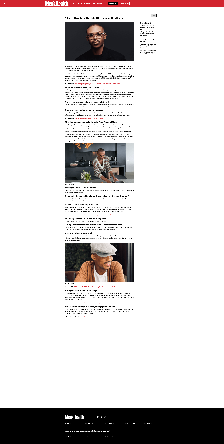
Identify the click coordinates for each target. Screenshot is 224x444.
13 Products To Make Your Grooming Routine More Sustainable (95, 287)
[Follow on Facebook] (91, 417)
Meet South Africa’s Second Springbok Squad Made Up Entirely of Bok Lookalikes (148, 52)
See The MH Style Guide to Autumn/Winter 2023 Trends (92, 215)
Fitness (74, 3)
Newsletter (125, 3)
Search (153, 15)
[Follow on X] (94, 417)
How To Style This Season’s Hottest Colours (88, 118)
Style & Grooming (97, 3)
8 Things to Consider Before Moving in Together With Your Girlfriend (148, 33)
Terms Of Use (92, 436)
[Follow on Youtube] (101, 417)
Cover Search (113, 3)
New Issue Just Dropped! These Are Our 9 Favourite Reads (147, 27)
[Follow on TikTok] (105, 417)
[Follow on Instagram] (98, 417)
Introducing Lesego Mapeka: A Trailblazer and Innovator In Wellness (97, 84)
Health (80, 3)
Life (105, 3)
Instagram (87, 317)
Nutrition (87, 3)
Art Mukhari (71, 21)
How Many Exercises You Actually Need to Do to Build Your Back (148, 39)
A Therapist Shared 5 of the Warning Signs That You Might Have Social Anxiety (148, 46)
